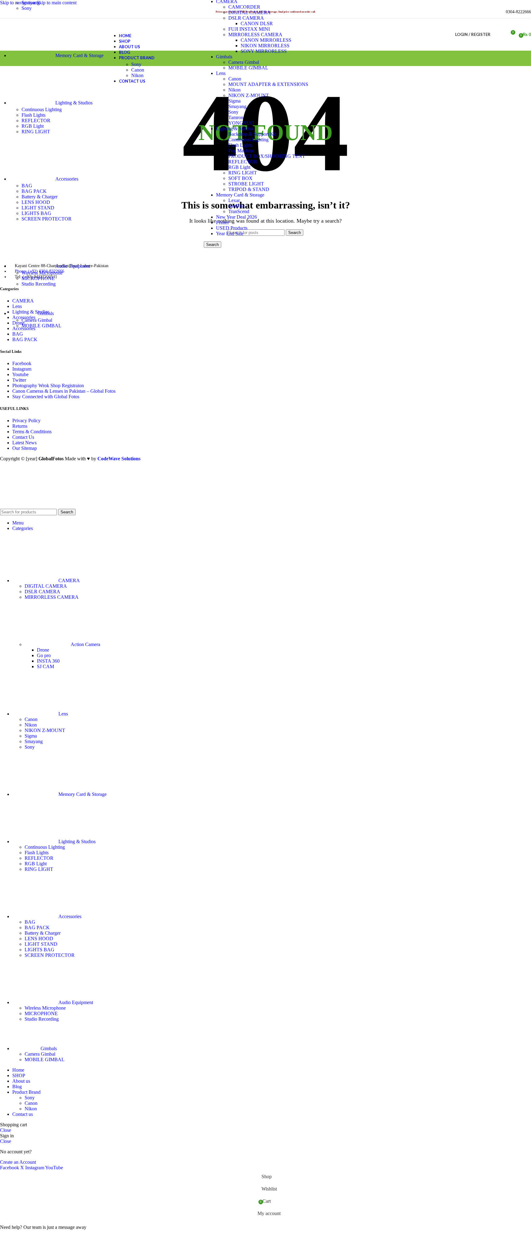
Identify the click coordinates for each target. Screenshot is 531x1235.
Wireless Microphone (42, 272)
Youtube (20, 374)
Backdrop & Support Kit (252, 134)
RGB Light (239, 167)
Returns (19, 426)
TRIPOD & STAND (248, 189)
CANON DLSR (257, 23)
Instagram (21, 369)
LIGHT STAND (38, 207)
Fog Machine (241, 150)
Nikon (234, 89)
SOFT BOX (240, 178)
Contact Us (23, 437)
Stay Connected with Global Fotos (45, 396)
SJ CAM (45, 666)
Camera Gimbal (37, 320)
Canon (137, 69)
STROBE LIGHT (246, 183)
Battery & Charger (39, 196)
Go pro (44, 655)
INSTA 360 (48, 661)
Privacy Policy (26, 420)
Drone (43, 650)
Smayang (237, 106)
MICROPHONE (38, 278)
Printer (222, 222)
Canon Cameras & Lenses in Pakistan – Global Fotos (64, 391)
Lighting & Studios (234, 128)
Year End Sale (230, 233)
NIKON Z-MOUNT (248, 95)
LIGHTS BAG (36, 213)
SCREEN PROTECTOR (47, 218)
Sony (233, 112)
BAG (27, 185)
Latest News (24, 442)
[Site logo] (46, 52)
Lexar (234, 200)
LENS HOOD (36, 202)
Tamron (235, 117)
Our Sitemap (24, 448)
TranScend (238, 211)
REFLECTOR (242, 161)
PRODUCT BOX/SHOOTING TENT (266, 156)
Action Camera (85, 644)
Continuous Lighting (248, 139)
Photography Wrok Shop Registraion (48, 385)
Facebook (21, 363)
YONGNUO (241, 123)
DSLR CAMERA (246, 18)
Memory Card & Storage (240, 194)
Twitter (19, 380)
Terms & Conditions (32, 431)
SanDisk (236, 205)
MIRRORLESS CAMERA (52, 597)
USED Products (231, 228)
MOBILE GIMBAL (41, 325)
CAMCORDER (244, 7)
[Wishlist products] (499, 35)
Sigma (234, 100)
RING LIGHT (242, 172)
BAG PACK (34, 191)
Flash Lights (240, 145)
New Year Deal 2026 (236, 217)
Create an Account (18, 1162)
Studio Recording (39, 283)
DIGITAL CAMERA (249, 12)
